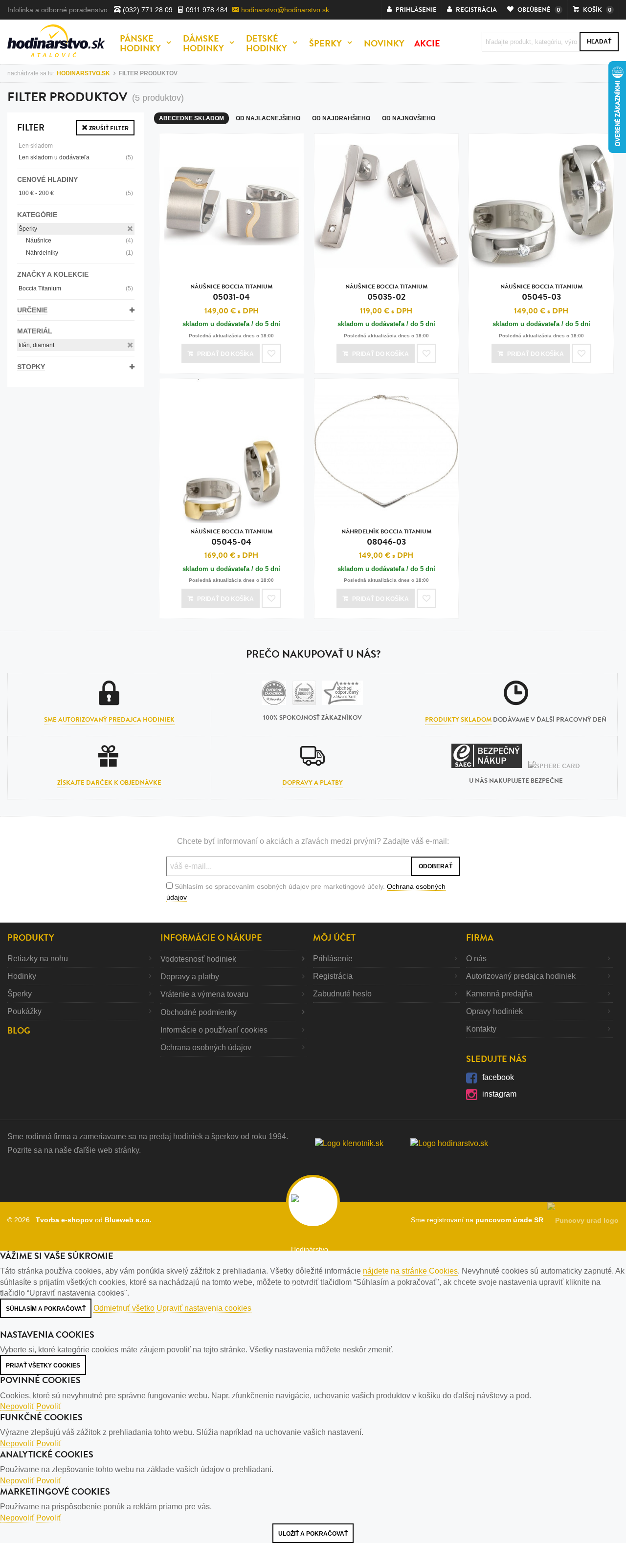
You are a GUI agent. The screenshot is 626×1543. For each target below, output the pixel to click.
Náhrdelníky (79, 252)
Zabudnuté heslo (342, 994)
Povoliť (48, 1406)
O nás (476, 958)
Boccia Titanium (76, 288)
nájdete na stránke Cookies (410, 1271)
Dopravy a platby (312, 783)
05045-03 (541, 292)
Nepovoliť (17, 1406)
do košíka (225, 354)
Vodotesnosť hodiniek (198, 959)
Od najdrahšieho (341, 118)
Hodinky (21, 976)
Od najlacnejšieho (268, 118)
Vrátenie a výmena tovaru (204, 994)
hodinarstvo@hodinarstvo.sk (284, 10)
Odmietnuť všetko (124, 1308)
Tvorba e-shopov (64, 1220)
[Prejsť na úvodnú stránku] (56, 40)
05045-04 (231, 537)
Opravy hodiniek (494, 1011)
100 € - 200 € (76, 193)
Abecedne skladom (191, 118)
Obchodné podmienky (198, 1012)
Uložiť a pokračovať (313, 1533)
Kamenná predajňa (499, 994)
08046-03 (386, 537)
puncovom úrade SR (511, 1220)
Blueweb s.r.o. (128, 1220)
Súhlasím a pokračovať (46, 1308)
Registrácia (333, 976)
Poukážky (24, 1011)
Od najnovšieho (408, 118)
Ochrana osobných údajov (205, 1047)
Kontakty (481, 1029)
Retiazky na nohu (37, 958)
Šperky (28, 228)
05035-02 (386, 292)
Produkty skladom (458, 720)
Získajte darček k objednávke (109, 783)
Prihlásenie (333, 958)
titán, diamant (36, 345)
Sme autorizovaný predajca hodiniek (109, 720)
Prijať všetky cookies (43, 1365)
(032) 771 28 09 (147, 10)
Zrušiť (108, 128)
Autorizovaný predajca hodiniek (521, 976)
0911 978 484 (206, 10)
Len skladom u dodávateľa (76, 157)
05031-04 (231, 292)
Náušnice (79, 240)
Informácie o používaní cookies (214, 1030)
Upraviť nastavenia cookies (203, 1308)
